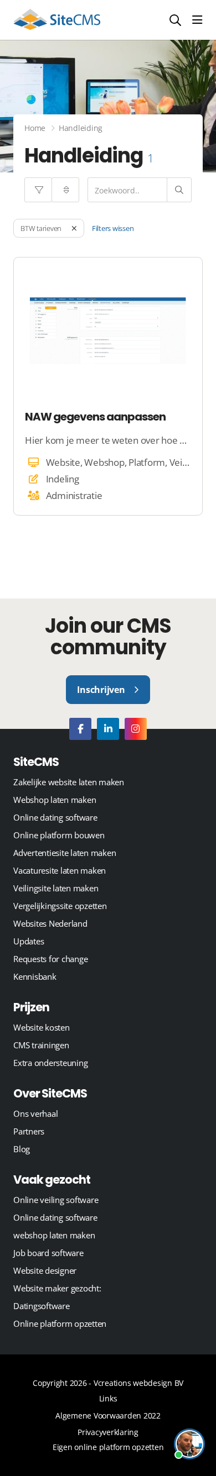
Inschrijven (101, 690)
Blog (21, 1148)
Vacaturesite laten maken (59, 870)
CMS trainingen (41, 1044)
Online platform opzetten (59, 1323)
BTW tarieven (40, 228)
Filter (38, 189)
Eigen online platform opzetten (108, 1447)
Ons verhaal (35, 1113)
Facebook (80, 729)
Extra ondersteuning (50, 1062)
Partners (28, 1131)
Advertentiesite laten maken (64, 852)
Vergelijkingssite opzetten (60, 905)
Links (108, 1398)
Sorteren (65, 189)
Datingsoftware (41, 1305)
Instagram (136, 729)
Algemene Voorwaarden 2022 (108, 1415)
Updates (28, 941)
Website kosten (41, 1027)
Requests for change (50, 958)
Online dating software (55, 817)
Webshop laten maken (54, 799)
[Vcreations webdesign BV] (56, 20)
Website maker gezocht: (57, 1288)
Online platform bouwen (59, 835)
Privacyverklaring (108, 1432)
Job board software (48, 1252)
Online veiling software (55, 1199)
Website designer (44, 1270)
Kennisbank (34, 976)
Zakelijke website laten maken (68, 781)
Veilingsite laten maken (55, 888)
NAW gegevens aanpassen (95, 416)
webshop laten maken (54, 1235)
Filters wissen (113, 228)
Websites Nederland (50, 923)
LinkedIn (108, 729)
